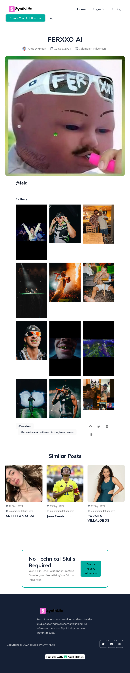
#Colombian (24, 426)
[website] (119, 644)
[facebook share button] (90, 426)
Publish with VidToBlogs (65, 657)
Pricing (116, 9)
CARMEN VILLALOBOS (98, 518)
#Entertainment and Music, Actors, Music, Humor (47, 432)
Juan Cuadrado (59, 516)
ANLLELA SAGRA (19, 516)
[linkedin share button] (106, 426)
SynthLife (48, 644)
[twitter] (103, 644)
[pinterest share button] (91, 434)
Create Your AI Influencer (25, 18)
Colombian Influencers (92, 48)
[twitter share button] (98, 426)
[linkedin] (111, 644)
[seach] (51, 18)
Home (81, 9)
